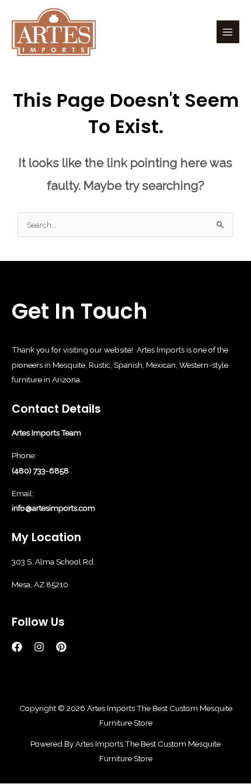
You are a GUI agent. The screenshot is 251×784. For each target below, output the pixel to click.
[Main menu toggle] (228, 31)
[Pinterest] (61, 647)
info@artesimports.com (53, 508)
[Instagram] (39, 647)
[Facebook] (17, 647)
